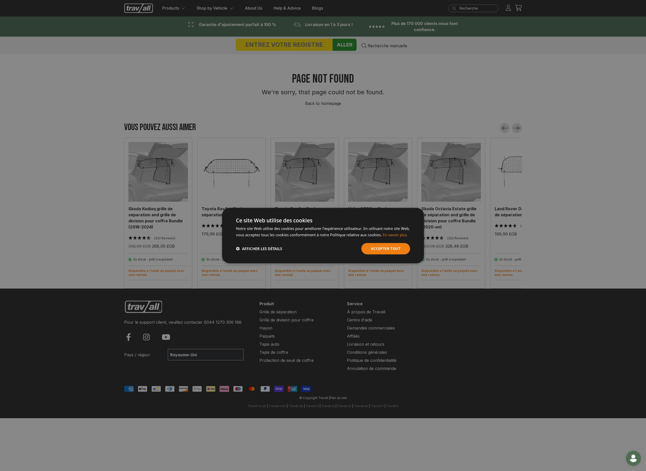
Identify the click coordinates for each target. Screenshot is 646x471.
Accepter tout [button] (385, 248)
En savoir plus (395, 234)
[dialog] (323, 235)
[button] (259, 248)
